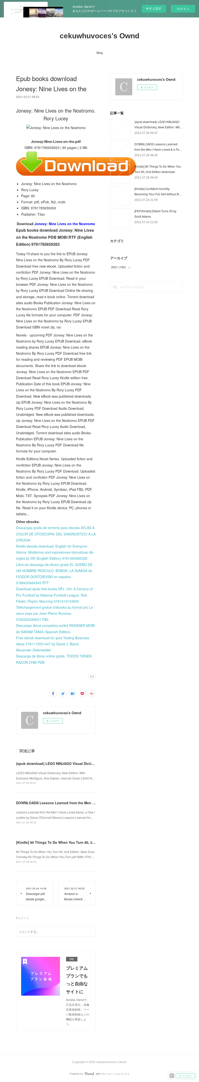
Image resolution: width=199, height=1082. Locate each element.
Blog (100, 52)
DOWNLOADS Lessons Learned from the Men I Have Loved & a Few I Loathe (79, 802)
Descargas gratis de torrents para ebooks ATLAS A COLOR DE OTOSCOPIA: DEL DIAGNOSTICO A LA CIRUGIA (56, 533)
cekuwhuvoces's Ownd (99, 36)
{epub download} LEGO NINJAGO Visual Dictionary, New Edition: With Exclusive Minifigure (91, 763)
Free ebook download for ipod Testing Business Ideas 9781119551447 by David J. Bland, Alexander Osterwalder (52, 643)
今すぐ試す (154, 8)
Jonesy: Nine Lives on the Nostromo (64, 223)
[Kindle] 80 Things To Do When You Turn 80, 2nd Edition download (71, 842)
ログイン (183, 8)
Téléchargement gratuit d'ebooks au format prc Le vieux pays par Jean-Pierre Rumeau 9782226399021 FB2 (54, 613)
